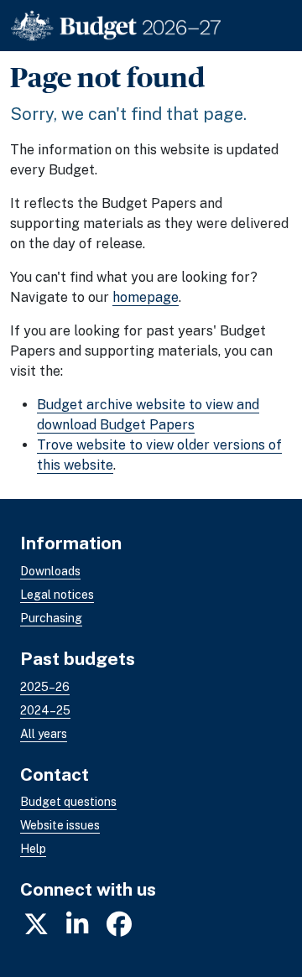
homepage (145, 297)
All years (43, 734)
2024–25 (45, 710)
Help (33, 848)
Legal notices (57, 594)
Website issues (60, 825)
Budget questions (68, 801)
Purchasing (51, 618)
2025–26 (45, 687)
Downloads (50, 571)
